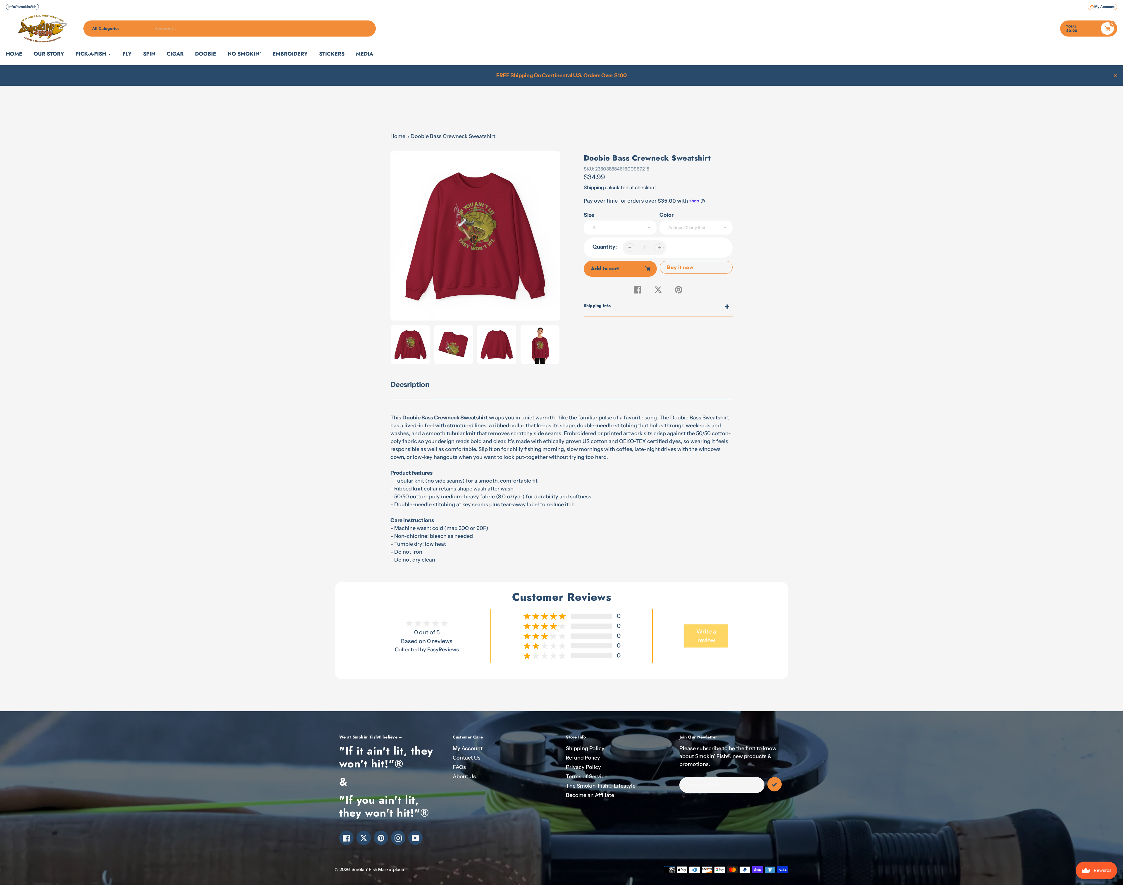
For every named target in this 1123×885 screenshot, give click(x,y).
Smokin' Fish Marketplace (378, 869)
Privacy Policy (583, 767)
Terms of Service (586, 776)
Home (397, 136)
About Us (464, 776)
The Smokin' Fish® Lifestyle (600, 786)
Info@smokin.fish (22, 6)
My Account (468, 748)
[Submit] (774, 784)
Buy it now (680, 267)
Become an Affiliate (590, 795)
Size (589, 215)
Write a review (706, 636)
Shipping (594, 187)
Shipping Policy (585, 748)
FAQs (459, 767)
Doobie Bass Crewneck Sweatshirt (453, 136)
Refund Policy (583, 758)
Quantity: (604, 247)
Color (666, 215)
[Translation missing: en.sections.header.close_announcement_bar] (1116, 75)
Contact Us (466, 758)
